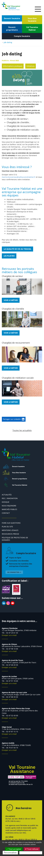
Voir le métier (11, 300)
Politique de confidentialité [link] (31, 853)
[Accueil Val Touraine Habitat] (11, 6)
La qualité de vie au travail (17, 249)
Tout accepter (14, 849)
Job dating (8, 42)
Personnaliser (10, 852)
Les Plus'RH (9, 256)
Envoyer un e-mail (9, 635)
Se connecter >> (14, 572)
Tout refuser (33, 849)
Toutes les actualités (22, 430)
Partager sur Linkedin (12, 419)
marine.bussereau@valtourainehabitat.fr (18, 177)
